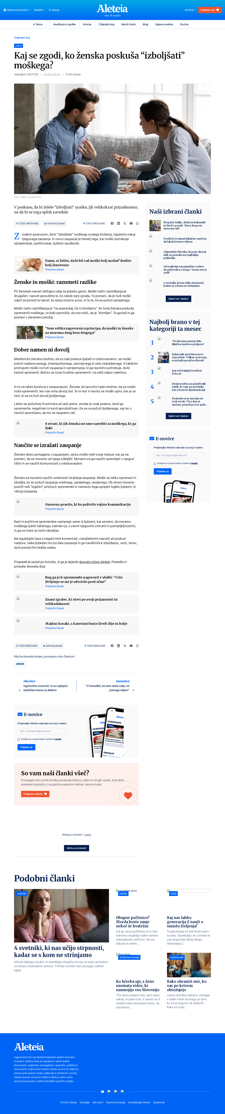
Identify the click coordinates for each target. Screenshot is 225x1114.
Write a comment (76, 848)
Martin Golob (128, 24)
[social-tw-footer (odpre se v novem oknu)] (115, 1091)
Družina (184, 24)
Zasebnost (159, 1102)
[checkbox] (19, 739)
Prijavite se (26, 747)
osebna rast (177, 957)
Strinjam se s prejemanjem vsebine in (41, 739)
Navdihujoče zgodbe (64, 24)
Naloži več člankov (178, 298)
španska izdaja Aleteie (94, 562)
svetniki (22, 893)
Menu (39, 24)
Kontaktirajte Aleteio (139, 1102)
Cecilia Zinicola (52, 74)
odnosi (20, 663)
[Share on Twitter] (124, 223)
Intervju (87, 24)
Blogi (145, 24)
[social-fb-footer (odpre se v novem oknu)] (109, 1091)
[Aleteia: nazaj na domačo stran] (112, 8)
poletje (123, 893)
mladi (173, 893)
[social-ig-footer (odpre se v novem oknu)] (122, 1091)
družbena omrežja (129, 957)
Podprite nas (208, 10)
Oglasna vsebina (164, 24)
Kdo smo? (98, 1102)
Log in (88, 834)
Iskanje (55, 10)
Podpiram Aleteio (33, 794)
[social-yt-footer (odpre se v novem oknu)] (102, 1091)
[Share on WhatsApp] (137, 223)
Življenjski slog (106, 24)
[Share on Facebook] (112, 223)
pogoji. (58, 739)
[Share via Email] (131, 223)
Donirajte (85, 1102)
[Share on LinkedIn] (118, 223)
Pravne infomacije (115, 1102)
